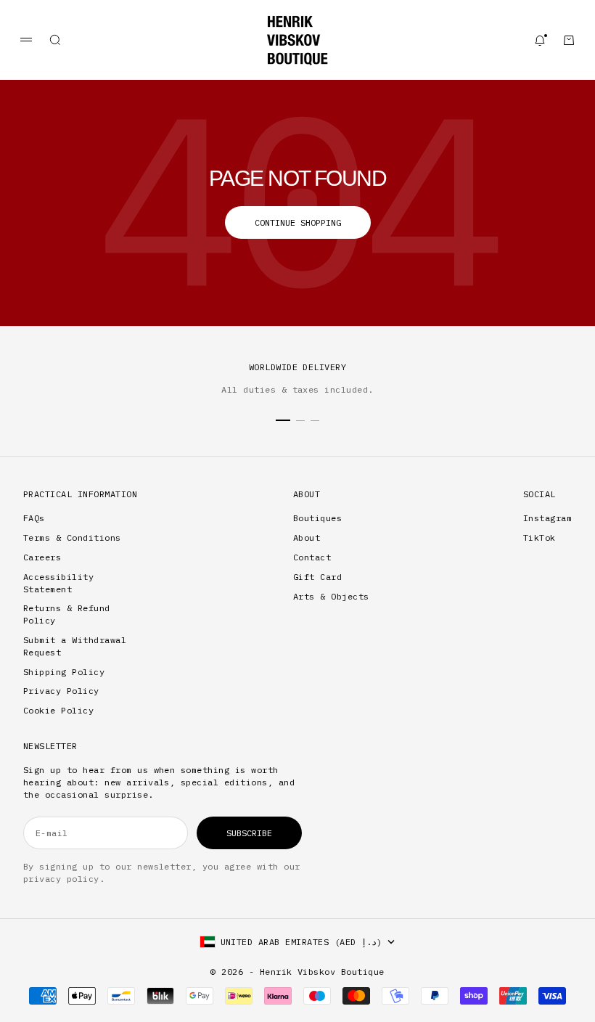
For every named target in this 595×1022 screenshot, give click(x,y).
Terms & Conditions (72, 537)
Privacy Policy (61, 690)
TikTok (539, 537)
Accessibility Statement (58, 582)
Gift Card (317, 576)
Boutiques (317, 517)
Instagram (547, 517)
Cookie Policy (58, 710)
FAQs (34, 517)
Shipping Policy (63, 671)
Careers (42, 557)
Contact (312, 557)
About (306, 537)
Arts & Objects (331, 596)
